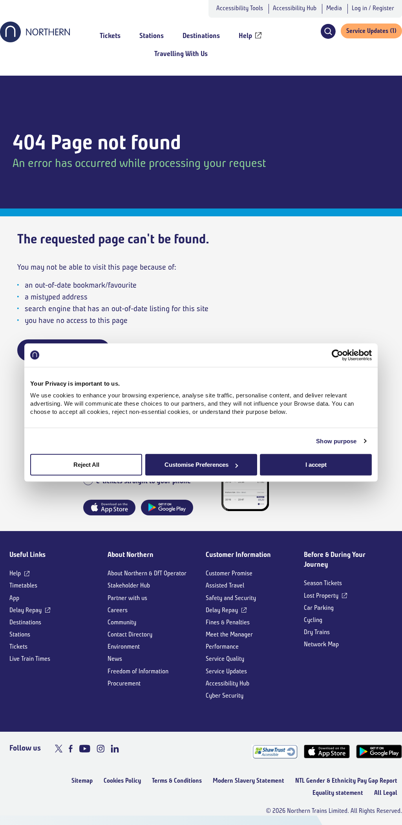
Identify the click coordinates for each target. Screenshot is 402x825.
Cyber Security (224, 695)
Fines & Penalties (228, 622)
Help (15, 573)
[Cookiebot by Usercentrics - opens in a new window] (337, 355)
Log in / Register (373, 8)
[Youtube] (84, 748)
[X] (58, 748)
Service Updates (226, 671)
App (14, 598)
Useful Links (27, 554)
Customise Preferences (196, 464)
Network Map (321, 644)
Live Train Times (29, 658)
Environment (124, 646)
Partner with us (127, 598)
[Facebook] (71, 748)
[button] (328, 31)
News (115, 658)
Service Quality (225, 658)
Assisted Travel (225, 585)
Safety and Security (231, 598)
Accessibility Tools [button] (239, 8)
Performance (222, 646)
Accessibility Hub (294, 8)
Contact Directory (130, 634)
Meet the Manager (229, 634)
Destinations (25, 622)
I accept (316, 464)
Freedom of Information (138, 671)
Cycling (313, 620)
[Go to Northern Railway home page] (35, 40)
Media (334, 8)
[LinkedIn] (115, 748)
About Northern (130, 554)
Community (122, 622)
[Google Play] (379, 751)
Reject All (86, 464)
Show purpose (336, 441)
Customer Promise (229, 573)
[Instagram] (100, 748)
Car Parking (319, 607)
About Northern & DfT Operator (147, 573)
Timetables (23, 585)
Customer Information (238, 554)
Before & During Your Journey (334, 559)
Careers (118, 610)
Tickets (18, 646)
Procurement (124, 683)
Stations (19, 634)
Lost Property (321, 595)
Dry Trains (317, 632)
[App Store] (327, 751)
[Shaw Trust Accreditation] (275, 751)
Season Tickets (323, 583)
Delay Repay (25, 610)
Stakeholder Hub (129, 585)
